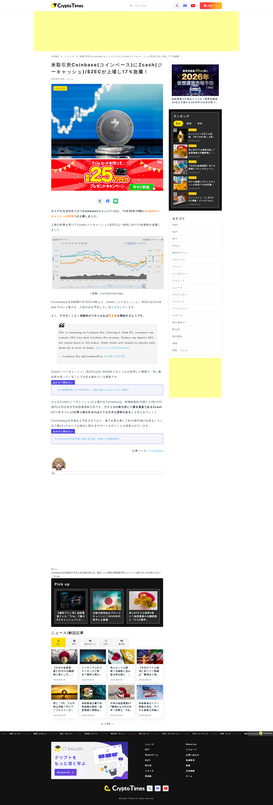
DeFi (175, 231)
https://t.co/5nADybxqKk (112, 347)
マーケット (178, 301)
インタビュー (180, 273)
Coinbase (156, 450)
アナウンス (178, 259)
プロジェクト (180, 294)
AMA (175, 224)
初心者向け (178, 322)
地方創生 (177, 336)
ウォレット (178, 280)
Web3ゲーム (179, 252)
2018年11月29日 (114, 356)
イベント (177, 266)
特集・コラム (180, 350)
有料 (199, 123)
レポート (177, 315)
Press (176, 245)
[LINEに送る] (115, 201)
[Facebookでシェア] (107, 201)
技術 (174, 343)
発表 (117, 307)
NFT (175, 238)
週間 (189, 123)
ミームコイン (180, 308)
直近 (178, 123)
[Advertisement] (136, 31)
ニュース (69, 56)
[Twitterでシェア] (99, 201)
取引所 (176, 329)
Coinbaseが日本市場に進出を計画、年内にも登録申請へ (88, 438)
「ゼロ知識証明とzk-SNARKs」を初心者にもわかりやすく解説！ (92, 389)
